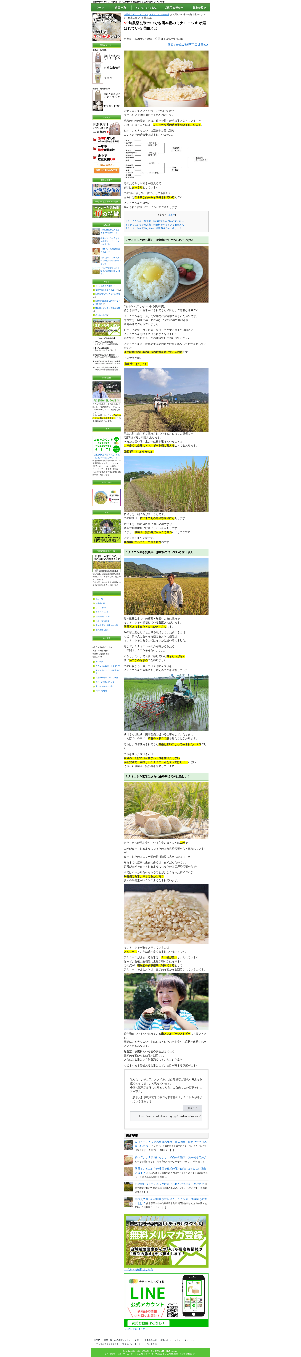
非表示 (171, 215)
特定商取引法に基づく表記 (107, 677)
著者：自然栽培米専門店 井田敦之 (188, 44)
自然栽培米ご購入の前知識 (107, 625)
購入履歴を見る (102, 630)
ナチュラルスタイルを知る (106, 1344)
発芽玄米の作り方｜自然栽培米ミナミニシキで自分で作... (109, 241)
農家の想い (165, 1340)
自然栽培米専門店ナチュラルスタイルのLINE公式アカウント (106, 456)
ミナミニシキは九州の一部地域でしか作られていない (155, 221)
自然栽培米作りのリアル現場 (107, 294)
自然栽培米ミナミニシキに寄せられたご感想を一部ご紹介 (169, 1184)
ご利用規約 (151, 1344)
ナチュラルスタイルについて (108, 666)
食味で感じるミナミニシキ (106, 290)
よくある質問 (101, 315)
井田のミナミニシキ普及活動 (107, 308)
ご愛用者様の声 (149, 1340)
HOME (97, 1340)
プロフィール (101, 608)
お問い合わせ (101, 691)
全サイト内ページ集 (104, 686)
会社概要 (99, 661)
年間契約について (103, 616)
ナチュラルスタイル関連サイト (108, 671)
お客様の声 (100, 603)
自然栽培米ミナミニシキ (136, 14)
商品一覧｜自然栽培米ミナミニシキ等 (121, 1340)
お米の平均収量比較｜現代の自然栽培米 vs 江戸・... (110, 271)
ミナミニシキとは (103, 612)
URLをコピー (192, 1108)
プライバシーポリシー (132, 1344)
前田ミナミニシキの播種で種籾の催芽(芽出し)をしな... (110, 261)
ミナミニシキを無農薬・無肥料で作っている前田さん (155, 224)
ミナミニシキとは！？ (184, 1340)
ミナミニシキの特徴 (159, 14)
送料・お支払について (105, 682)
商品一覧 (99, 599)
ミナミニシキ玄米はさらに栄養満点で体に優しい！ (154, 228)
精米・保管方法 (102, 621)
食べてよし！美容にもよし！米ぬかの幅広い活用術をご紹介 (171, 1157)
